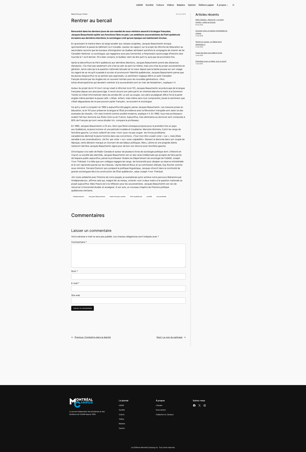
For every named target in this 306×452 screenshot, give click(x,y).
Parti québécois (136, 196)
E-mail (75, 283)
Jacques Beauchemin (96, 196)
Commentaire (79, 242)
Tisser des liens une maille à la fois (208, 53)
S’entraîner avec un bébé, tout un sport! (210, 61)
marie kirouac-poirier (117, 196)
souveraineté (161, 196)
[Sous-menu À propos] (227, 5)
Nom (74, 271)
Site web (75, 295)
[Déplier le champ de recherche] (233, 5)
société (149, 196)
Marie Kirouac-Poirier (79, 14)
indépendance (78, 196)
